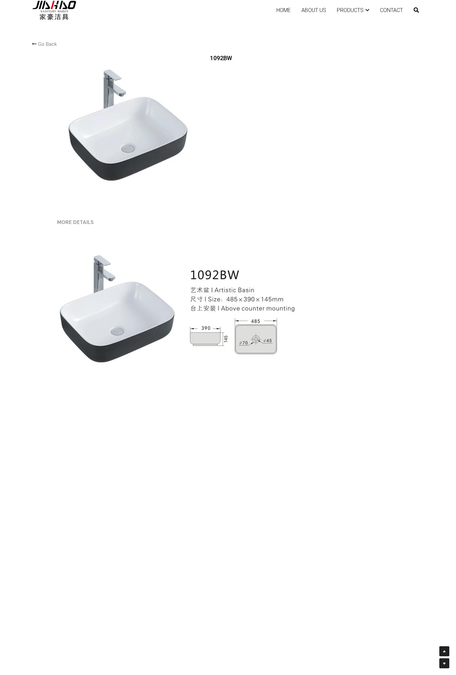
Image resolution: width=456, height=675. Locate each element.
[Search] (416, 10)
